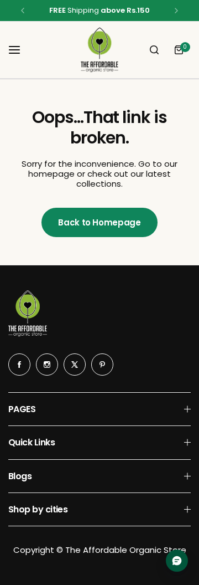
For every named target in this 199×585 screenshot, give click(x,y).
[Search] (154, 50)
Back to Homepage (99, 222)
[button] (22, 10)
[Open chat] (177, 561)
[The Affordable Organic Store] (99, 50)
